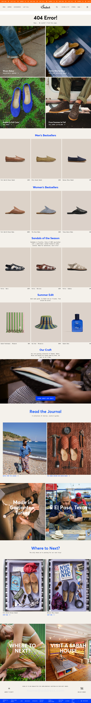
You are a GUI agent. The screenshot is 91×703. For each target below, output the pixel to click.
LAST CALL (26, 7)
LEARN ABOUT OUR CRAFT (45, 398)
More (79, 7)
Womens (10, 7)
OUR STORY (22, 521)
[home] (45, 8)
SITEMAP (67, 700)
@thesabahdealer (22, 659)
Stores (73, 7)
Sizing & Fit (65, 7)
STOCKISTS (34, 700)
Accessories (17, 7)
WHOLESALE (27, 700)
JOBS (21, 700)
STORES (68, 659)
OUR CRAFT (68, 516)
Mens (4, 7)
